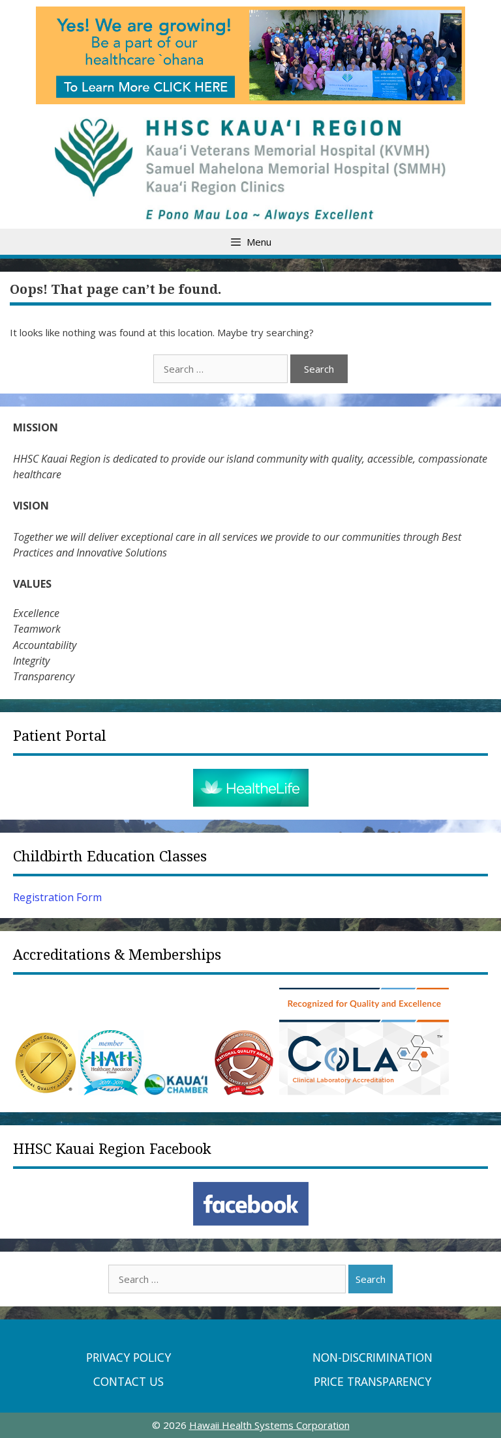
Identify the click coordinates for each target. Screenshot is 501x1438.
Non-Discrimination (372, 1357)
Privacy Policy (128, 1357)
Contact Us (128, 1381)
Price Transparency (372, 1381)
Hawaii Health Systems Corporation (269, 1424)
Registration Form (57, 897)
